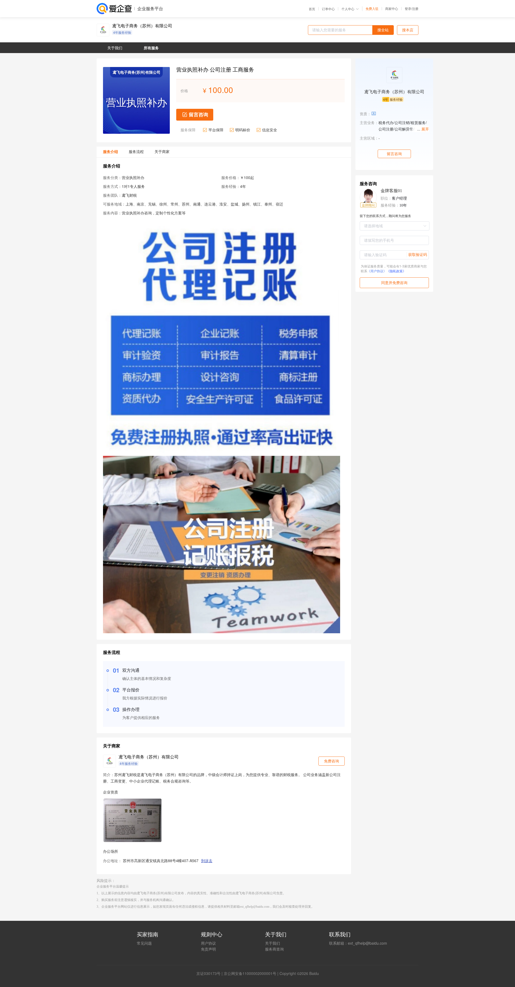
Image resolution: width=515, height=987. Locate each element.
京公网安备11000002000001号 (250, 973)
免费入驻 (372, 8)
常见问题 (144, 943)
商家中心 (391, 8)
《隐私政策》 (396, 271)
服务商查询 (274, 949)
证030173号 (210, 973)
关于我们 (272, 943)
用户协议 (208, 943)
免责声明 (208, 949)
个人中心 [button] (347, 8)
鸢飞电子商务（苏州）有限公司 (142, 26)
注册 (415, 8)
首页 (312, 8)
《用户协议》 (377, 271)
